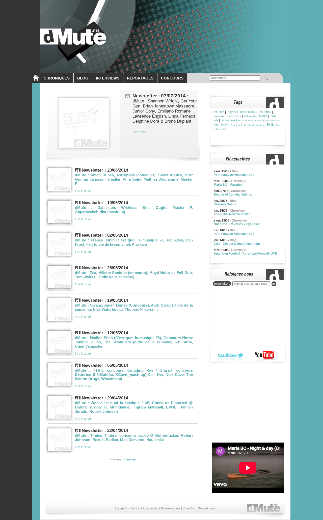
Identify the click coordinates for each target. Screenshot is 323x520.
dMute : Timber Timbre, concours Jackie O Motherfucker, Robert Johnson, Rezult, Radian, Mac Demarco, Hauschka (134, 437)
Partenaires (149, 508)
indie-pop (250, 116)
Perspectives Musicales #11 (234, 234)
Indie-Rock (247, 112)
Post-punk (264, 112)
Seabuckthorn (256, 125)
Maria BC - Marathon (228, 184)
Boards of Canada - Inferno (233, 194)
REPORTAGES (140, 78)
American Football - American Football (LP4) (245, 253)
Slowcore (228, 120)
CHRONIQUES (57, 78)
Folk (270, 124)
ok (274, 284)
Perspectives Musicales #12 (234, 175)
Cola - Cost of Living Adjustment (237, 243)
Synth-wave (220, 125)
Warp (263, 116)
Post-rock (234, 116)
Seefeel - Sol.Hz (225, 204)
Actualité (218, 112)
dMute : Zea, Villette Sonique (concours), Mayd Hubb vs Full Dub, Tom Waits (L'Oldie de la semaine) (134, 274)
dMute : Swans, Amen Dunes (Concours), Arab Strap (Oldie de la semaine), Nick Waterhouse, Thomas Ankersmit (134, 307)
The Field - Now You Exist (232, 214)
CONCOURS (172, 78)
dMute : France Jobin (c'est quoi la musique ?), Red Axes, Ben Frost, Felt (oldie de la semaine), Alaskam (134, 242)
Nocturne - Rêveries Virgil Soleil (236, 224)
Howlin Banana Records (267, 120)
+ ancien (130, 459)
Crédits (188, 508)
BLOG (82, 78)
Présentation (170, 508)
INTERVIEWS (107, 78)
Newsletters (206, 508)
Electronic (219, 116)
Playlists (232, 112)
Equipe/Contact (126, 508)
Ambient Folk (238, 125)
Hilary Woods (245, 120)
